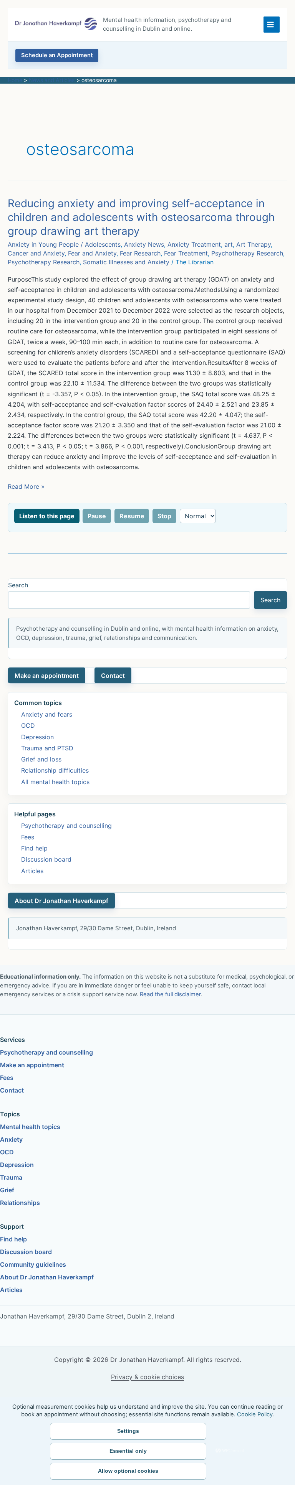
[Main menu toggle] (272, 24)
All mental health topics (55, 782)
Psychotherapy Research (247, 253)
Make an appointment (47, 675)
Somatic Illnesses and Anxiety (126, 262)
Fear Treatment (186, 253)
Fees (27, 837)
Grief (7, 1190)
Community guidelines (33, 1264)
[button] (56, 55)
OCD (28, 725)
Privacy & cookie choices (147, 1377)
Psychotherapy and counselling (66, 825)
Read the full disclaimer (170, 994)
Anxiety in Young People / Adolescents (64, 244)
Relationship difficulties (55, 770)
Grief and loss (41, 759)
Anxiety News (144, 244)
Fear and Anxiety (92, 253)
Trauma (11, 1177)
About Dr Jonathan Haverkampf (61, 901)
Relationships (20, 1202)
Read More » (26, 487)
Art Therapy (253, 244)
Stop (164, 516)
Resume (131, 516)
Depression (37, 737)
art (228, 244)
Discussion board (46, 859)
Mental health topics (30, 1127)
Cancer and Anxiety (36, 253)
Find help (34, 848)
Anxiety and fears (46, 714)
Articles (32, 871)
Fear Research (140, 253)
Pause (97, 516)
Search (18, 585)
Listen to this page (47, 516)
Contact (113, 675)
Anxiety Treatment (194, 244)
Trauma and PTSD (47, 748)
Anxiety (11, 1139)
